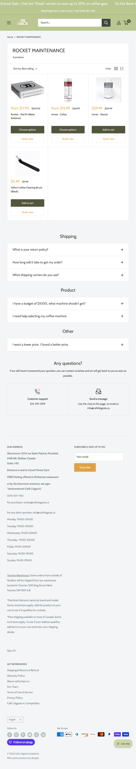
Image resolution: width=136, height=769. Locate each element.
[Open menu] (9, 22)
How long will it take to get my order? (37, 262)
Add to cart (108, 129)
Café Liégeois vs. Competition (23, 703)
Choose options (27, 129)
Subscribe (85, 467)
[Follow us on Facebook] (9, 734)
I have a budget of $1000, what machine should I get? (49, 303)
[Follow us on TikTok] (36, 734)
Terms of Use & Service (20, 692)
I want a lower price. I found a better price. (41, 344)
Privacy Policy (15, 697)
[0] (126, 23)
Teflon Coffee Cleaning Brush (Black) (26, 189)
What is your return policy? (30, 249)
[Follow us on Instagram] (16, 734)
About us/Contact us (18, 681)
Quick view (27, 138)
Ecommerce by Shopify (27, 758)
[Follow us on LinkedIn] (43, 734)
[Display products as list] (121, 68)
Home (10, 37)
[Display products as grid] (116, 68)
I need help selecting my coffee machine (40, 316)
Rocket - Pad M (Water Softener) (23, 116)
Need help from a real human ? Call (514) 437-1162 (68, 10)
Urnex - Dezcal (100, 114)
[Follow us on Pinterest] (23, 734)
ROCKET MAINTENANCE (29, 37)
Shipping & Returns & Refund (23, 670)
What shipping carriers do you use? (36, 275)
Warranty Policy (16, 675)
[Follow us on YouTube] (29, 734)
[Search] (106, 23)
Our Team (12, 686)
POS (9, 758)
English (12, 719)
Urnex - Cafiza (59, 114)
